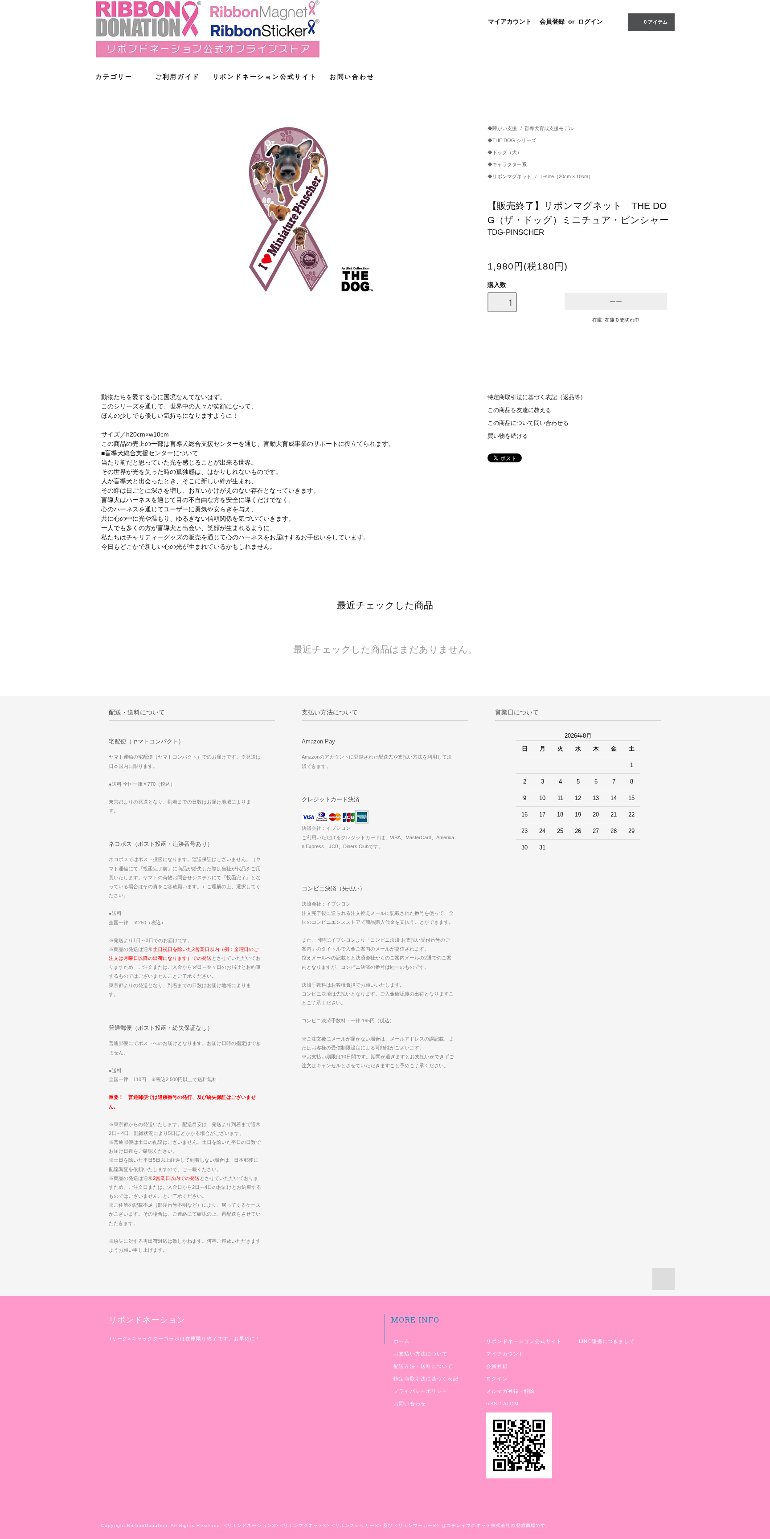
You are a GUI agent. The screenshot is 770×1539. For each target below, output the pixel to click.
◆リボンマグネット (510, 176)
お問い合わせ (352, 76)
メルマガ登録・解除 (510, 1391)
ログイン (590, 21)
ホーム (401, 1341)
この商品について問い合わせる (528, 423)
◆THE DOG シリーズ (511, 140)
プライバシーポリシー (420, 1391)
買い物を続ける (507, 436)
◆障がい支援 (502, 128)
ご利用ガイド (177, 76)
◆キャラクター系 (507, 164)
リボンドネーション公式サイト (265, 76)
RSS (491, 1403)
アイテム (656, 21)
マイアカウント (510, 21)
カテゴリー (115, 76)
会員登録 (552, 21)
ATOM (511, 1403)
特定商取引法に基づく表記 (425, 1378)
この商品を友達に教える (519, 410)
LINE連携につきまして (607, 1341)
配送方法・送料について (423, 1366)
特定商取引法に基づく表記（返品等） (536, 397)
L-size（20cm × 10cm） (567, 176)
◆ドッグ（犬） (504, 152)
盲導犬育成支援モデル (548, 128)
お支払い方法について (420, 1353)
